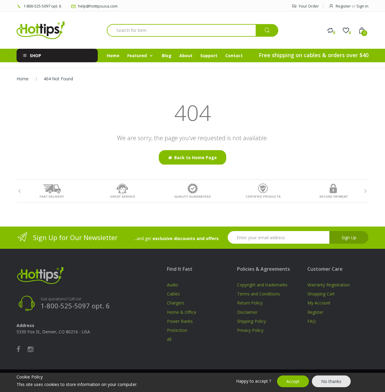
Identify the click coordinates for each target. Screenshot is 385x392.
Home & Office (181, 312)
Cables (173, 294)
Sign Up (349, 237)
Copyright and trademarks (262, 285)
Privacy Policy (250, 330)
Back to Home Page (195, 157)
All (169, 339)
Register (343, 6)
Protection (177, 330)
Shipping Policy (251, 321)
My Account (319, 303)
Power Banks (180, 321)
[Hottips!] (41, 30)
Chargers (175, 303)
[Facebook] (18, 349)
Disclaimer (247, 312)
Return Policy (250, 303)
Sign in (362, 6)
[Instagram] (30, 349)
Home (23, 79)
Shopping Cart (321, 294)
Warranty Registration (328, 285)
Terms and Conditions (258, 294)
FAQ (311, 321)
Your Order (309, 6)
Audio (172, 285)
